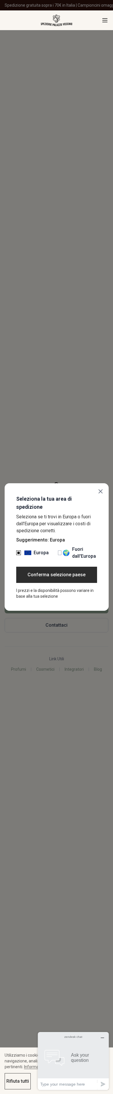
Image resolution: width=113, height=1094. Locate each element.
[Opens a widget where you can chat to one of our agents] (73, 1061)
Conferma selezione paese (56, 574)
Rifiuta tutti (17, 1081)
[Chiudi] (100, 491)
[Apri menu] (104, 20)
